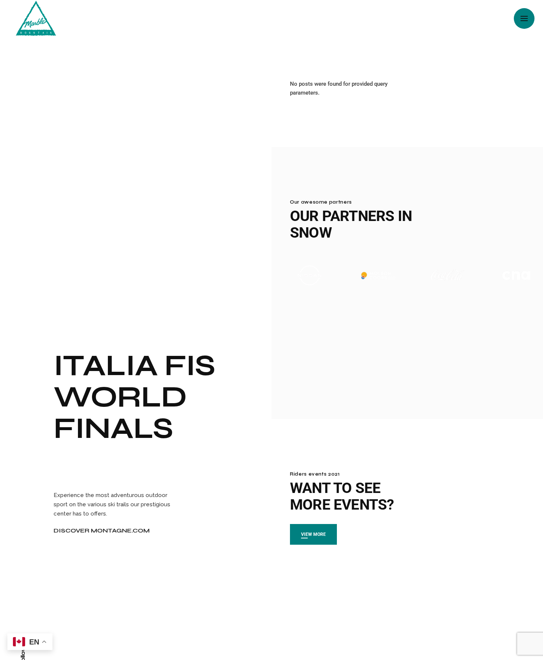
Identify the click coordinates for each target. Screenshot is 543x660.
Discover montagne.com (102, 530)
